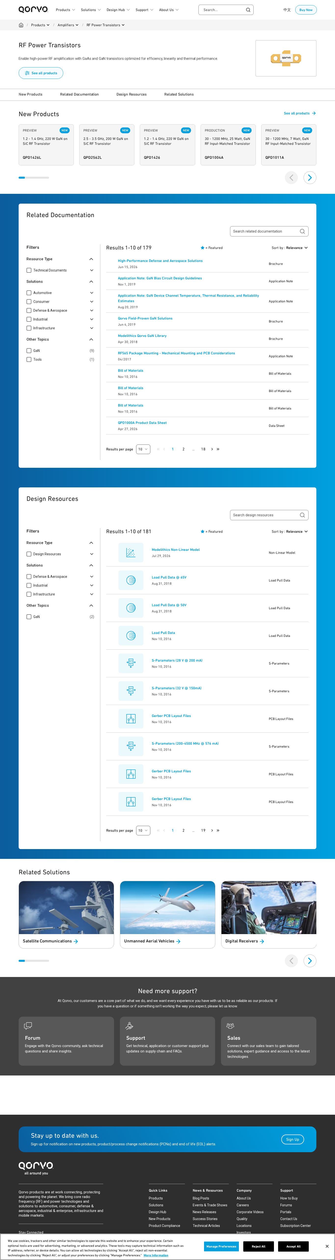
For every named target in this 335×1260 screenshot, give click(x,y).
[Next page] (212, 449)
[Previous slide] (291, 177)
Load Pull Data (163, 632)
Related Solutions (178, 94)
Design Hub (157, 1212)
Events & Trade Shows (210, 1205)
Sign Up (292, 1139)
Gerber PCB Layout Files (171, 716)
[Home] (21, 25)
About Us (244, 1198)
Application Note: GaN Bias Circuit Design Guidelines (160, 278)
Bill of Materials (130, 370)
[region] (167, 1247)
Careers (243, 1205)
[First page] (158, 449)
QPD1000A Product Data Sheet (142, 422)
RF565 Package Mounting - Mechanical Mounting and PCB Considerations (176, 353)
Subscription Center (295, 1226)
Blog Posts (201, 1198)
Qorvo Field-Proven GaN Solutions (145, 318)
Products (38, 25)
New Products (30, 94)
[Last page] (218, 449)
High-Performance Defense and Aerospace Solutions (160, 261)
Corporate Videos (250, 1212)
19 (203, 830)
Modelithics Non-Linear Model (176, 549)
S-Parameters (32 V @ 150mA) (177, 688)
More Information (156, 1255)
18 (203, 449)
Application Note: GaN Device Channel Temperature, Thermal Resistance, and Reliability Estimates (188, 298)
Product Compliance (164, 1226)
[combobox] (226, 10)
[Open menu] (48, 25)
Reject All (258, 1246)
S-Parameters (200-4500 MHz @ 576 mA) (185, 743)
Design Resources (131, 94)
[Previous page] (164, 449)
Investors (244, 1233)
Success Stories (205, 1219)
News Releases (204, 1212)
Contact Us (288, 1219)
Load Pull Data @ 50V (169, 605)
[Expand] (91, 270)
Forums (286, 1205)
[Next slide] (310, 177)
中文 (287, 10)
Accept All (293, 1246)
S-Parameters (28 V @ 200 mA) (177, 660)
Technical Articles (206, 1226)
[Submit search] (302, 231)
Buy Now (306, 10)
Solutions (156, 1205)
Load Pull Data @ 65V (169, 577)
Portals (285, 1212)
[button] (143, 449)
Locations (244, 1226)
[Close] (327, 1246)
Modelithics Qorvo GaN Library (142, 336)
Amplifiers (66, 25)
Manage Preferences (221, 1246)
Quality (242, 1219)
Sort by (287, 248)
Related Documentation (79, 94)
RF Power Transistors (103, 25)
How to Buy (289, 1198)
